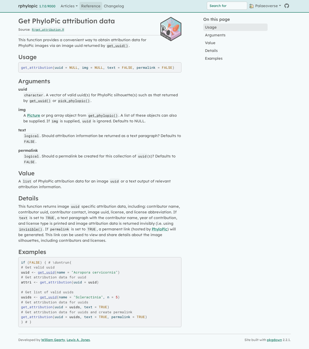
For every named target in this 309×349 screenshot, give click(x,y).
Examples (214, 58)
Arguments (215, 35)
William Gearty (53, 340)
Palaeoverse (266, 5)
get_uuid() (117, 45)
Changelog (114, 6)
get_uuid (46, 272)
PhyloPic (159, 229)
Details (211, 50)
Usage (211, 27)
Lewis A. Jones (78, 340)
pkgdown (274, 340)
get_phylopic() (103, 115)
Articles (68, 6)
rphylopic (28, 5)
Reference (90, 6)
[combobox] (227, 6)
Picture (33, 115)
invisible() (30, 229)
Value (210, 42)
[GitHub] (287, 6)
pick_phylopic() (74, 100)
